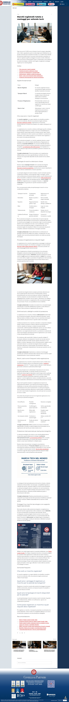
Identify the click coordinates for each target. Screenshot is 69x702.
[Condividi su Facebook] (17, 632)
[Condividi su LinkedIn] (22, 632)
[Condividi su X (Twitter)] (19, 632)
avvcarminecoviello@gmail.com (30, 682)
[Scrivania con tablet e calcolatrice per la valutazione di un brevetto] (19, 645)
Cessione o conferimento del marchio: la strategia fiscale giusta (34, 651)
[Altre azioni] (51, 14)
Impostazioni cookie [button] (54, 700)
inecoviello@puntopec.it (40, 682)
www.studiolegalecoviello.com (35, 695)
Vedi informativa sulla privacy (34, 700)
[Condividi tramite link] (24, 632)
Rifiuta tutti (60, 700)
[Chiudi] (67, 700)
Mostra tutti (55, 639)
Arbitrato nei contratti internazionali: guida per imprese (49, 651)
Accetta (65, 700)
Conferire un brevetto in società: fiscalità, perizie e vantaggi (19, 651)
